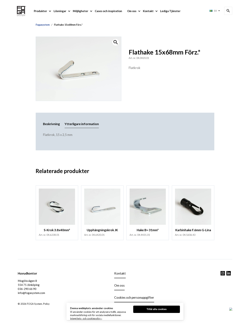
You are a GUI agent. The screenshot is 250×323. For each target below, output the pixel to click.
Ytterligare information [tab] (82, 124)
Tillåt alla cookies (157, 309)
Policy (46, 303)
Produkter (40, 11)
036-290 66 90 (27, 288)
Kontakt (148, 11)
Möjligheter (80, 11)
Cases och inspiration (108, 11)
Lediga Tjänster (170, 11)
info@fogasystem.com (31, 292)
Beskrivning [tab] (51, 124)
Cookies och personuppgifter (134, 297)
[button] (115, 42)
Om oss (131, 11)
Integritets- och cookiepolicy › (86, 318)
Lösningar (60, 11)
